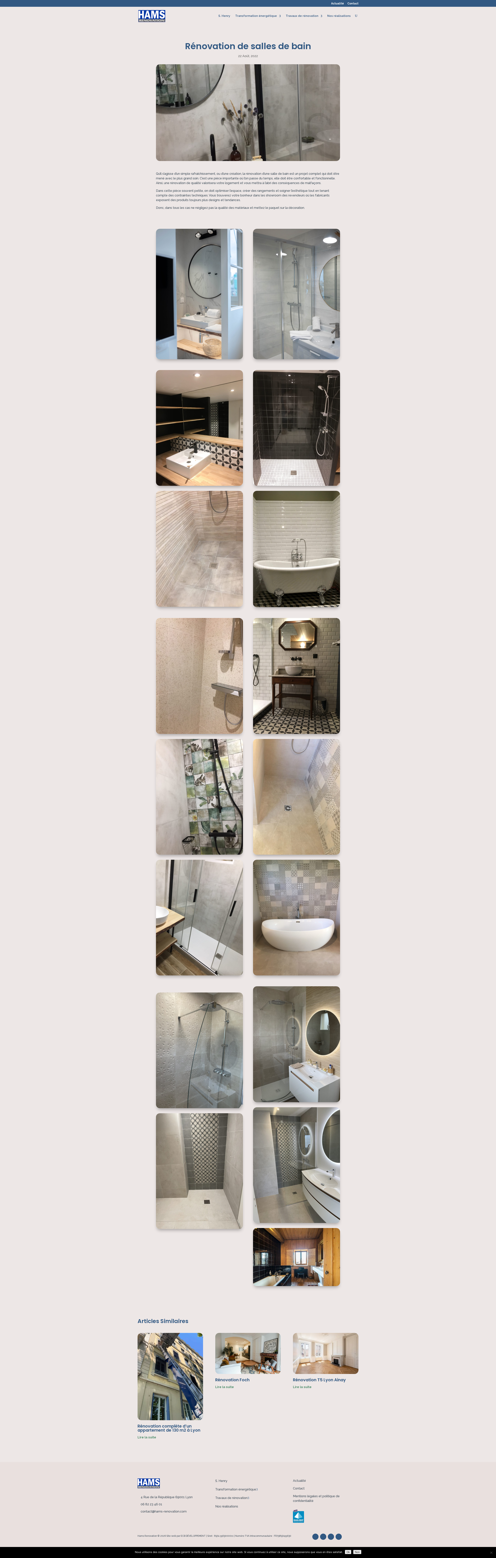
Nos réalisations (339, 16)
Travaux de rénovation (302, 16)
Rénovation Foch (232, 1380)
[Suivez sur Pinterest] (323, 1537)
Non (357, 1552)
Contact (352, 3)
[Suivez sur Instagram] (339, 1537)
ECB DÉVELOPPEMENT (193, 1536)
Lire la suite (147, 1437)
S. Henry (224, 16)
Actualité (337, 3)
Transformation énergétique (256, 16)
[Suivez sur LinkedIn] (331, 1537)
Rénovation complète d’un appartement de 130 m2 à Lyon (169, 1428)
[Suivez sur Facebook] (315, 1537)
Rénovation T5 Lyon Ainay (319, 1380)
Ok (348, 1552)
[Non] (491, 1553)
